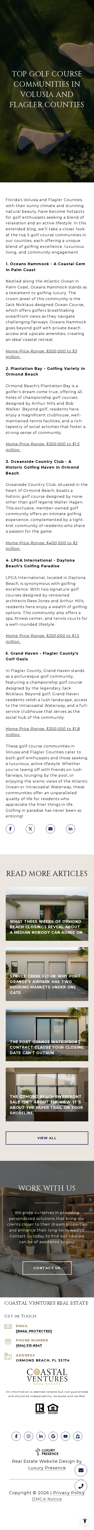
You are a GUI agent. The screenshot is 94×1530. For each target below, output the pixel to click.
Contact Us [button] (47, 1268)
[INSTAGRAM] (28, 1436)
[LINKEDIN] (40, 1436)
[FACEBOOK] (16, 1436)
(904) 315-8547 (29, 1345)
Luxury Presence (47, 1467)
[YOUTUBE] (65, 1436)
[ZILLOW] (77, 1436)
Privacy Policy (69, 1492)
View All (47, 1138)
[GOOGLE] (53, 1436)
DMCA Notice (47, 1499)
